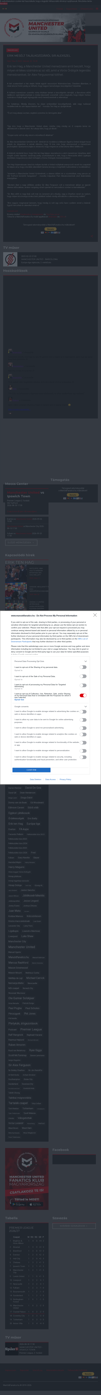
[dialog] (50, 697)
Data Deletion (35, 779)
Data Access (50, 779)
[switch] (83, 667)
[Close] (95, 615)
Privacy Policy (65, 779)
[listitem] (50, 661)
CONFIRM (31, 770)
